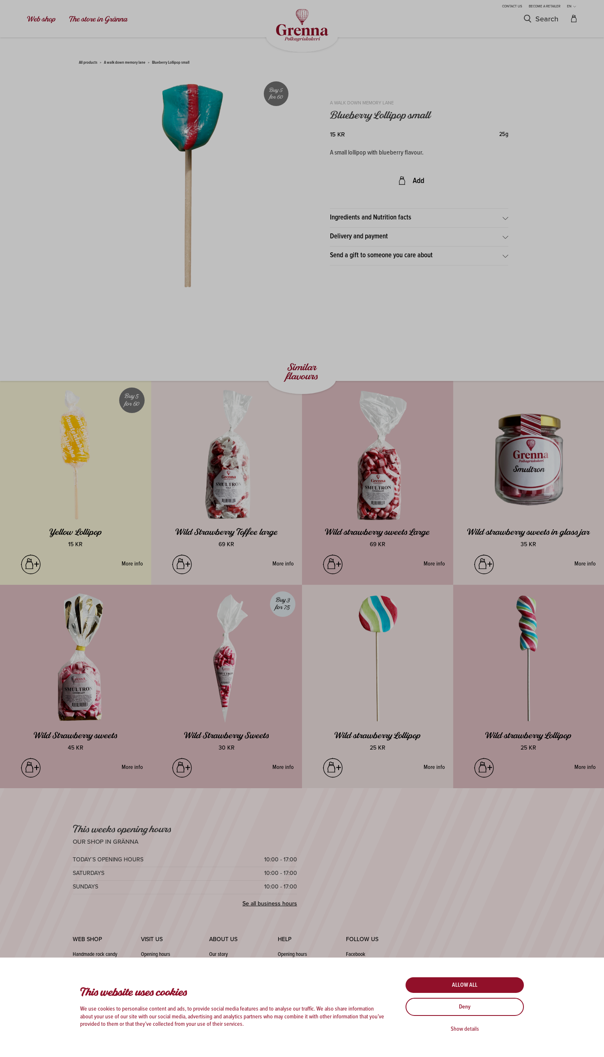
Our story (218, 954)
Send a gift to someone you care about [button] (381, 255)
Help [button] (284, 939)
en (569, 6)
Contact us (512, 6)
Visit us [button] (152, 939)
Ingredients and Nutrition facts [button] (370, 217)
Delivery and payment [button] (359, 236)
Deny (464, 1007)
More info (132, 564)
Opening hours (155, 954)
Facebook (355, 954)
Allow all (464, 985)
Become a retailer (544, 6)
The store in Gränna (98, 19)
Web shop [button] (87, 939)
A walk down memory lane (124, 62)
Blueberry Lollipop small (170, 62)
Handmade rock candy (95, 954)
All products (88, 62)
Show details (465, 1029)
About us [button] (223, 939)
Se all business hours (269, 903)
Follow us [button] (362, 939)
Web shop (41, 19)
